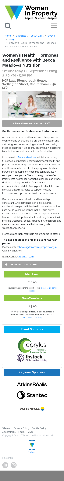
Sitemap (6, 428)
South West (37, 35)
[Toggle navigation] (54, 26)
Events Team (26, 256)
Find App (32, 452)
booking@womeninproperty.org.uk (38, 247)
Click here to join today (32, 317)
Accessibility (9, 431)
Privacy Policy (21, 428)
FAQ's (30, 431)
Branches (21, 35)
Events (52, 35)
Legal (21, 431)
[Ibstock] (32, 357)
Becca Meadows (27, 157)
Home (8, 35)
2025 (12, 39)
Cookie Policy (39, 428)
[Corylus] (32, 345)
